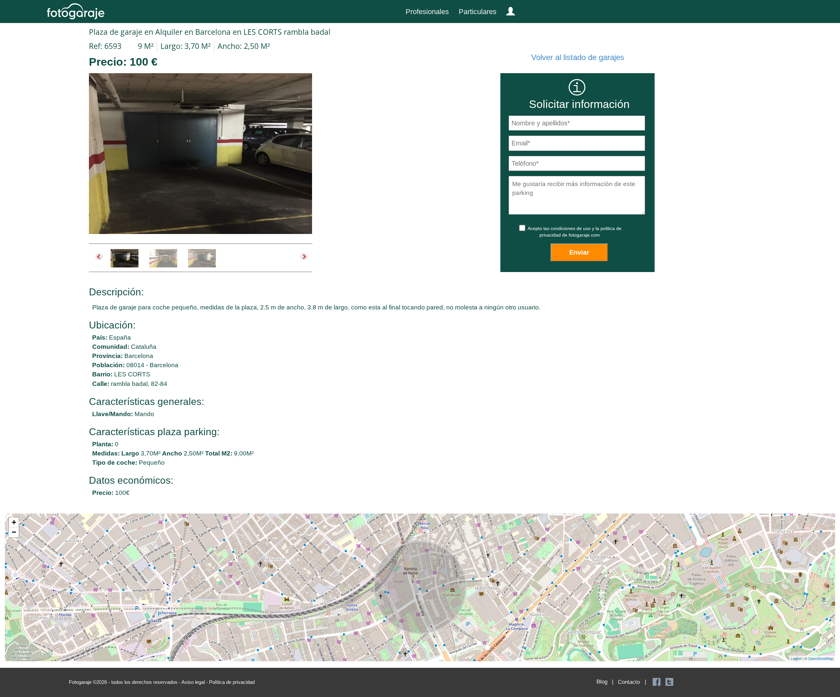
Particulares (477, 12)
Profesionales (427, 12)
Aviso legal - (195, 682)
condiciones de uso (571, 228)
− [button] (14, 532)
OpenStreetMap (820, 658)
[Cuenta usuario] (507, 9)
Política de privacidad (232, 682)
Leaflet (796, 658)
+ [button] (14, 522)
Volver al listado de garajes (577, 57)
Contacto (629, 682)
